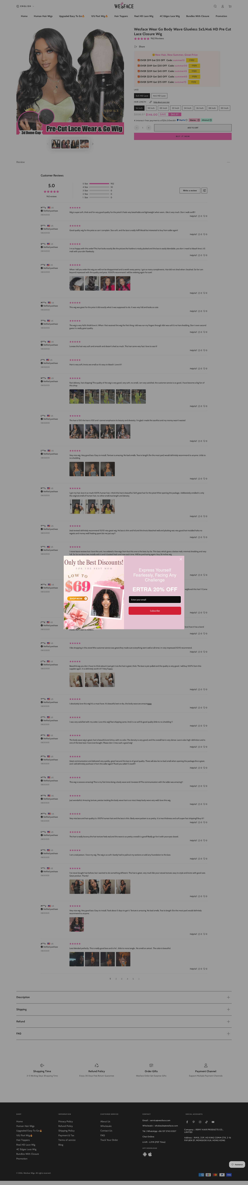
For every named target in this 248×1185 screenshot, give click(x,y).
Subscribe (155, 610)
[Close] (180, 559)
